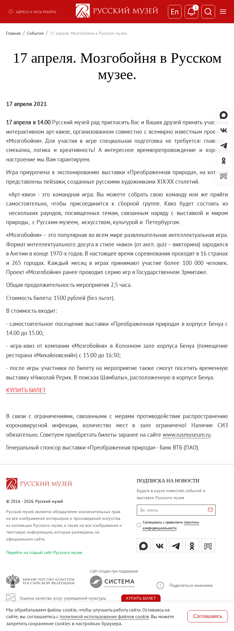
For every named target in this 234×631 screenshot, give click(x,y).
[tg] (176, 545)
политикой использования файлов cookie (104, 616)
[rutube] (208, 545)
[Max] (144, 545)
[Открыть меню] (223, 11)
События (35, 33)
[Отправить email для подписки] (210, 510)
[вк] (160, 545)
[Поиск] (208, 12)
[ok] (192, 545)
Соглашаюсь (207, 616)
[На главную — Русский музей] (117, 11)
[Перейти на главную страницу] (39, 484)
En (175, 11)
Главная (13, 33)
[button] (184, 585)
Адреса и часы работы (36, 11)
